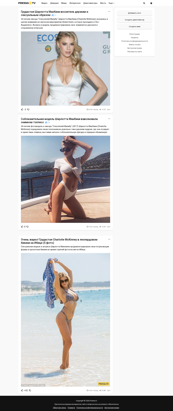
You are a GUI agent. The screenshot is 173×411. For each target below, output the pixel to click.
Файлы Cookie (134, 45)
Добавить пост (134, 13)
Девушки (54, 3)
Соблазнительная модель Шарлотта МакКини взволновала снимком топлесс (59, 120)
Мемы (64, 3)
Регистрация (134, 34)
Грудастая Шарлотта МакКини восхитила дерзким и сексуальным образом (54, 13)
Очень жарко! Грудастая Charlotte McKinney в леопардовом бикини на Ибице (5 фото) (59, 241)
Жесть (103, 3)
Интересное (75, 3)
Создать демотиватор (134, 20)
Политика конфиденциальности (134, 41)
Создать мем (134, 26)
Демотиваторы (90, 3)
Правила (134, 38)
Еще (111, 3)
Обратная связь (59, 408)
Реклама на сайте (134, 52)
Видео (44, 3)
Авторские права (134, 48)
